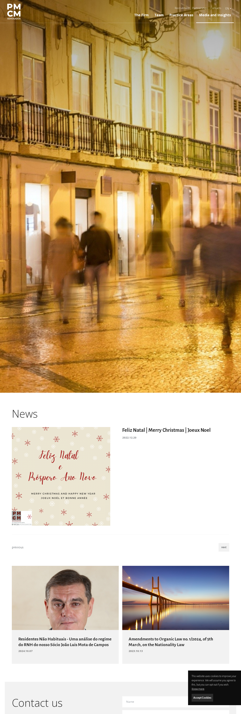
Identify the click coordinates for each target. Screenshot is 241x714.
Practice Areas (181, 15)
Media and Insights (215, 15)
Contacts (215, 8)
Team (159, 15)
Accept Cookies (202, 697)
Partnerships (200, 8)
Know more (198, 688)
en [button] (227, 8)
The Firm (141, 15)
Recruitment (182, 8)
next (223, 547)
